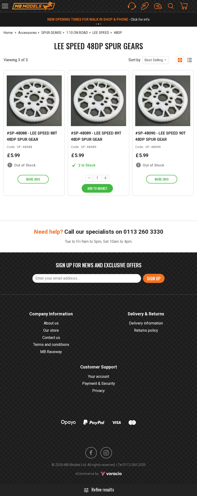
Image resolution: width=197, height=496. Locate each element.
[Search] (170, 6)
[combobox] (155, 60)
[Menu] (5, 6)
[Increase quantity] (105, 178)
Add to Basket (97, 188)
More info (33, 179)
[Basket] (186, 6)
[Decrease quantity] (89, 178)
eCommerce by (93, 474)
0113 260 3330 (143, 231)
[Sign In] (157, 6)
